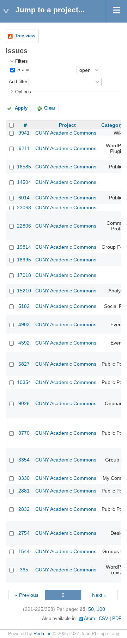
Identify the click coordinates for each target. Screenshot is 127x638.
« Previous (26, 595)
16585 (24, 166)
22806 (24, 226)
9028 (24, 403)
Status (23, 69)
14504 (24, 182)
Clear (49, 108)
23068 (24, 207)
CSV (103, 618)
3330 (24, 478)
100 (101, 609)
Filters (21, 61)
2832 (24, 509)
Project (67, 125)
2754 (24, 533)
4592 (24, 343)
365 (24, 569)
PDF (116, 618)
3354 (24, 460)
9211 (24, 148)
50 (91, 609)
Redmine (43, 633)
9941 (24, 133)
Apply (21, 108)
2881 (24, 491)
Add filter (18, 81)
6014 (24, 197)
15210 (24, 290)
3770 (24, 433)
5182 (24, 306)
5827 (24, 364)
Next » (99, 595)
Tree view (25, 35)
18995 (24, 259)
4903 (24, 324)
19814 (24, 247)
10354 (24, 382)
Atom (89, 618)
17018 (24, 275)
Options (23, 91)
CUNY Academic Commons (65, 133)
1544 (24, 551)
